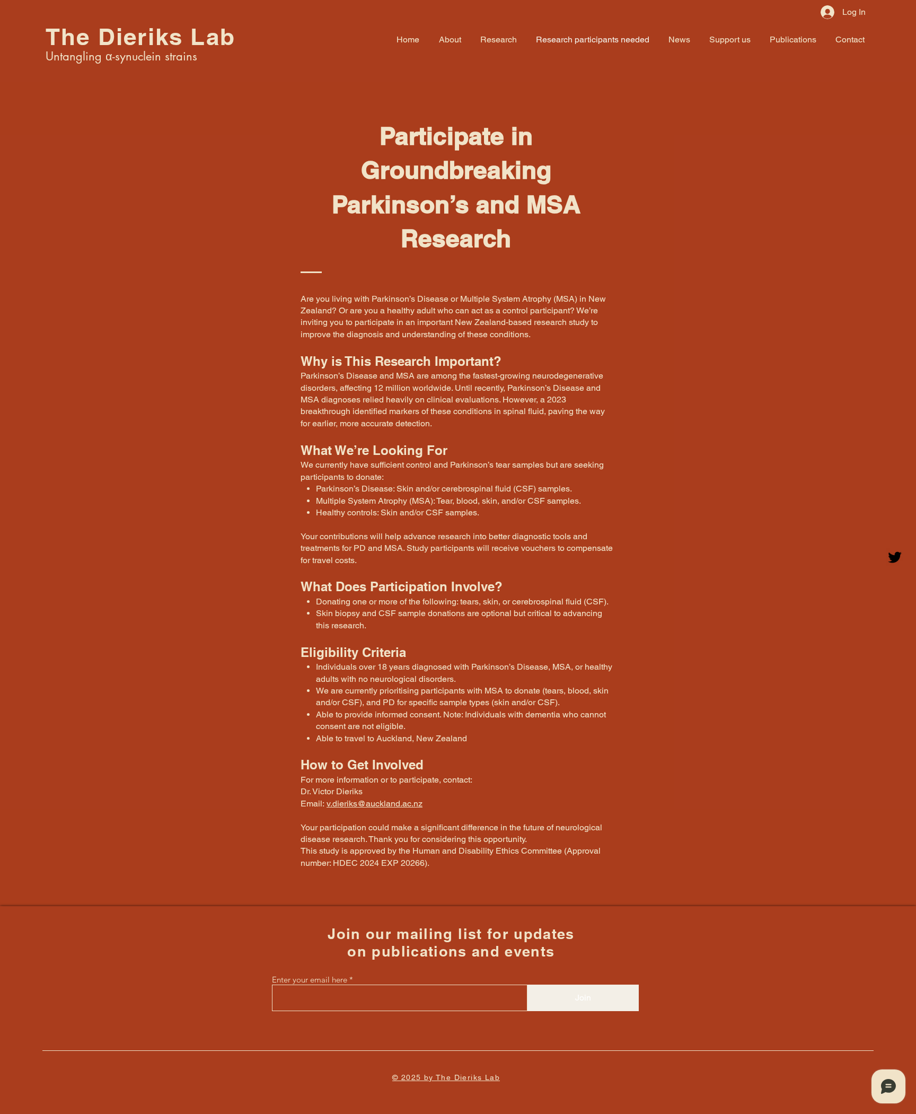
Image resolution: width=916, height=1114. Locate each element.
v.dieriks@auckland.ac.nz (374, 804)
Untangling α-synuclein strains (121, 56)
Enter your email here (309, 980)
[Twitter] (895, 557)
